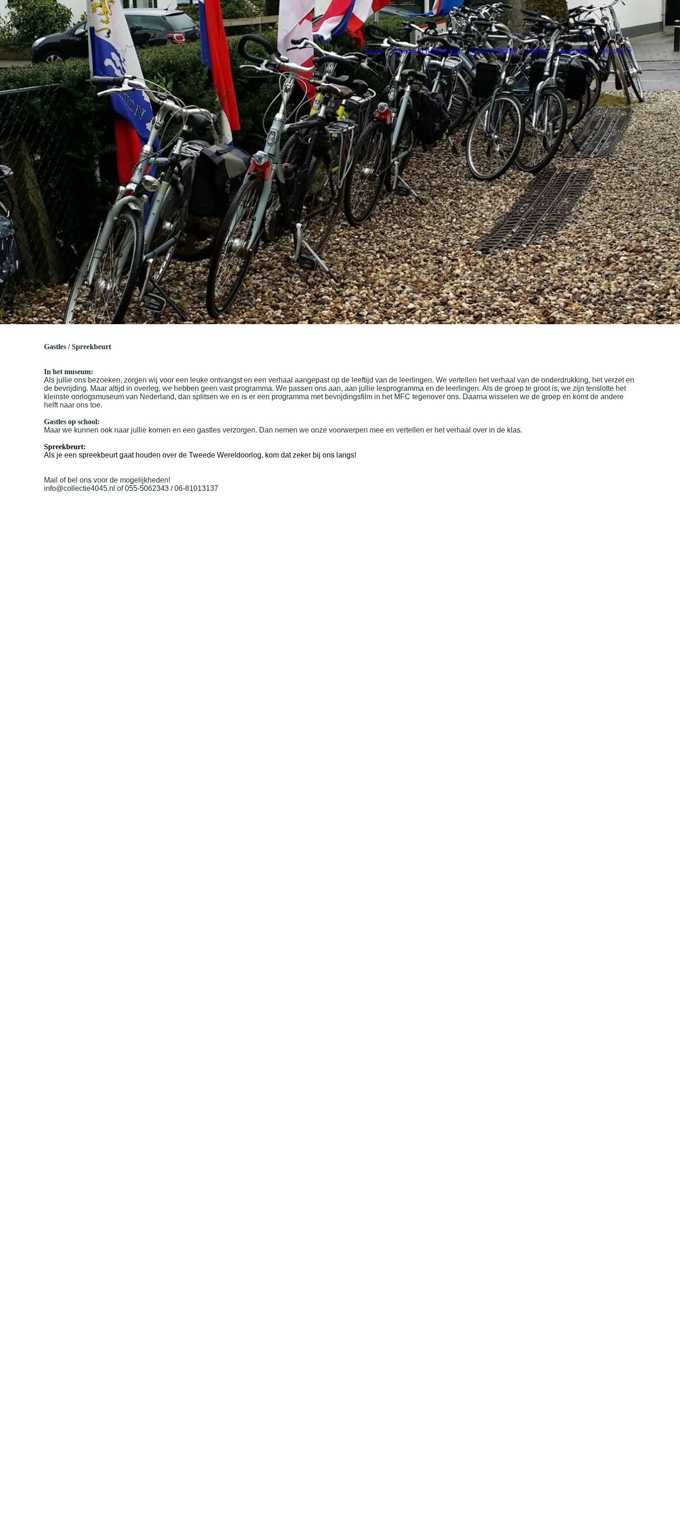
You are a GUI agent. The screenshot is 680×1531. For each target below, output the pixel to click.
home (374, 51)
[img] (340, 162)
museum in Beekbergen (425, 51)
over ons (611, 51)
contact (536, 51)
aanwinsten (572, 51)
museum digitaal (493, 51)
